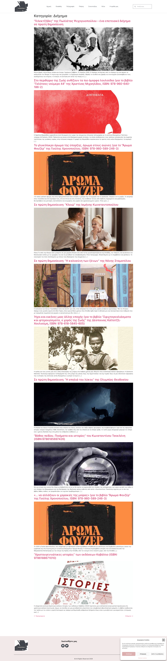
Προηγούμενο (39, 616)
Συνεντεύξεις (92, 6)
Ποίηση (81, 6)
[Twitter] (67, 645)
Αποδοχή (129, 654)
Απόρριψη (143, 654)
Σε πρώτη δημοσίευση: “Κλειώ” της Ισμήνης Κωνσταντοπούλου (76, 204)
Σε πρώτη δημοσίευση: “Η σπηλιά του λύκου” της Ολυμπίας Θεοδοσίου (81, 379)
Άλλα (103, 6)
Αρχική (49, 6)
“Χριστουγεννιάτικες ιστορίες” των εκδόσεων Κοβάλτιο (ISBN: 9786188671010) (75, 556)
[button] (163, 640)
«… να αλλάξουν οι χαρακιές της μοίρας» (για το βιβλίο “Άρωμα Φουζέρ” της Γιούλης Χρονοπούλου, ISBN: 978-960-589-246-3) (82, 496)
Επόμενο (129, 616)
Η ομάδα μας (114, 6)
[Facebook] (63, 645)
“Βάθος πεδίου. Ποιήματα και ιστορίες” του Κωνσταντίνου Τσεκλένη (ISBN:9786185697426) (79, 437)
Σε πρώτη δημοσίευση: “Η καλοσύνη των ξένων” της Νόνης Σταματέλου (82, 260)
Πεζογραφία (70, 6)
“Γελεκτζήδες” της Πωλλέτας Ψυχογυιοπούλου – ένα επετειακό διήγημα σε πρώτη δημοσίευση (82, 22)
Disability (59, 6)
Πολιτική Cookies (142, 658)
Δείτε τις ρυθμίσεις (157, 654)
